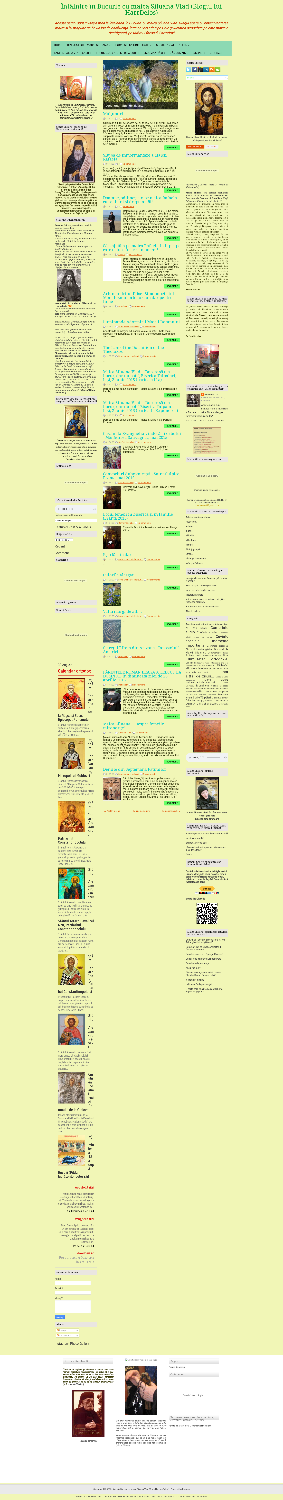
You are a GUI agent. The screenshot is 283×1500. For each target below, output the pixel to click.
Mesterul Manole (194, 594)
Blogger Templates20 (197, 1496)
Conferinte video (207, 632)
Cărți (195, 628)
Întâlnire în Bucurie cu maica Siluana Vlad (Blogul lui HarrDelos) (141, 9)
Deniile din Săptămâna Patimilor (134, 769)
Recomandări (154, 52)
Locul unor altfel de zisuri (117, 52)
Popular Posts (194, 146)
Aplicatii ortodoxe (205, 624)
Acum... (189, 854)
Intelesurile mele (201, 663)
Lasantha (116, 1496)
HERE (221, 500)
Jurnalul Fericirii (76, 1384)
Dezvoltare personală (217, 646)
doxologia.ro (85, 1253)
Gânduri (189, 663)
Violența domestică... (196, 558)
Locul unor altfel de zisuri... (123, 105)
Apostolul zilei (84, 1187)
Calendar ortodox (74, 671)
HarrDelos (211, 394)
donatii (121, 254)
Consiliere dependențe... (198, 963)
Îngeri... (189, 531)
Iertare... (190, 526)
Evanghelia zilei (83, 1219)
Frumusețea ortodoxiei (133, 45)
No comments (129, 119)
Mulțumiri (113, 114)
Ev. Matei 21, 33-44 (83, 1246)
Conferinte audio (125, 442)
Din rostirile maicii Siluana (88, 45)
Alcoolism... (191, 521)
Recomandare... (208, 691)
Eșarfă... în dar (117, 555)
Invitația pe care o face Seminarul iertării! (207, 833)
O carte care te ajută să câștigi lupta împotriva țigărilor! (204, 990)
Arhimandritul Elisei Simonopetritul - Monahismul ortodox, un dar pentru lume (139, 298)
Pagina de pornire (141, 811)
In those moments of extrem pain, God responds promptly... (205, 600)
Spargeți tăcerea (204, 700)
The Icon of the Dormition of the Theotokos (133, 350)
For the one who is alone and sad (202, 606)
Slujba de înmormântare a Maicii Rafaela (135, 157)
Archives (211, 146)
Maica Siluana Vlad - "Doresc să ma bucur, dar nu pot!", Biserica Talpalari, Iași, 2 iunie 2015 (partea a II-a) (139, 376)
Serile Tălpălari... (203, 697)
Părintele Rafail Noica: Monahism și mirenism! (190, 1426)
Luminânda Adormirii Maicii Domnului (141, 322)
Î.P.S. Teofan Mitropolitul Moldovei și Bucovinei (207, 666)
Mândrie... (191, 535)
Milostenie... (192, 540)
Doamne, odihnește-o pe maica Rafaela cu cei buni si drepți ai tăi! (140, 200)
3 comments (128, 206)
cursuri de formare (203, 637)
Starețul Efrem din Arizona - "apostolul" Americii (141, 650)
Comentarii (65, 1335)
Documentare (214, 653)
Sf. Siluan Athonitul (172, 45)
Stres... (189, 554)
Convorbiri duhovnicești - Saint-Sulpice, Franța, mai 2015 (141, 476)
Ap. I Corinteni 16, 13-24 (80, 1211)
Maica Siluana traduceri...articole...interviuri (207, 681)
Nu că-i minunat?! (195, 838)
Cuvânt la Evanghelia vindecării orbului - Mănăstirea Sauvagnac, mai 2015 (142, 435)
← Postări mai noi (112, 811)
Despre (199, 52)
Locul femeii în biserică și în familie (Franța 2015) (138, 516)
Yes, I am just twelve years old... (202, 585)
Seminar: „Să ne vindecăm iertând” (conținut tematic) (204, 948)
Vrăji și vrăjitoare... (195, 563)
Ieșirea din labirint (195, 979)
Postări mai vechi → (171, 811)
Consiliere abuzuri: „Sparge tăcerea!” (204, 954)
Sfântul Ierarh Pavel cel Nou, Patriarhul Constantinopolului (76, 925)
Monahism (123, 306)
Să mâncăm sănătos (196, 695)
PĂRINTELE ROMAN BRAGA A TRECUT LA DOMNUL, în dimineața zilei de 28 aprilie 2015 (142, 676)
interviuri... (210, 665)
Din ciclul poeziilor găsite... (199, 649)
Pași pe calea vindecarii (72, 52)
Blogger (186, 1489)
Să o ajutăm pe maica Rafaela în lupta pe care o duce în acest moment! (141, 248)
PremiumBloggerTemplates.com (135, 1496)
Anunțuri (190, 624)
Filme (225, 655)
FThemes (89, 1496)
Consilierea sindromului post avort (203, 958)
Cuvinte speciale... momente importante (207, 640)
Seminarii (212, 695)
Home (58, 45)
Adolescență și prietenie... (199, 517)
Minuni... (190, 544)
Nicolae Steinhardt (194, 688)
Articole (218, 624)
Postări (62, 1330)
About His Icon (193, 611)
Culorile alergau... (120, 575)
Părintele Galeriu (211, 688)
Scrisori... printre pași (196, 842)
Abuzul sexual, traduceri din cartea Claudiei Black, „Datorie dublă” (203, 973)
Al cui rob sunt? (193, 968)
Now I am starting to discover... (201, 590)
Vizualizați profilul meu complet (205, 421)
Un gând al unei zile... (205, 703)
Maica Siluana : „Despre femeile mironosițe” (133, 726)
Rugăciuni (223, 691)
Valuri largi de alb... (122, 611)
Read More (172, 148)
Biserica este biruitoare (207, 819)
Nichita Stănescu (219, 686)
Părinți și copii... (193, 549)
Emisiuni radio (124, 733)
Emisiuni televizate (212, 655)
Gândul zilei (179, 52)
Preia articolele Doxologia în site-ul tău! (76, 1259)
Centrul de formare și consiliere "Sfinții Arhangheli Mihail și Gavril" (205, 941)
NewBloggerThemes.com (163, 1496)
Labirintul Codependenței (199, 984)
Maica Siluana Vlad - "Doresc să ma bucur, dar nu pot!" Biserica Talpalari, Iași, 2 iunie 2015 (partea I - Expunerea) (140, 407)
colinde (203, 628)
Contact (216, 52)
